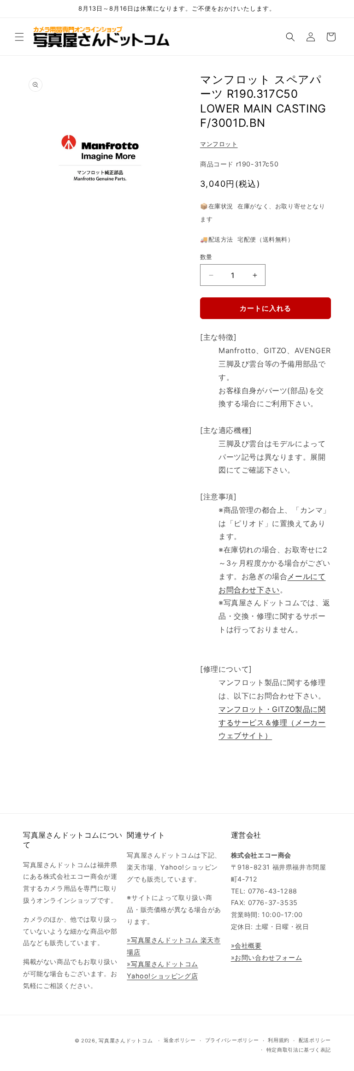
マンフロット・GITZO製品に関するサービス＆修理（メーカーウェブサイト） (272, 722)
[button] (19, 37)
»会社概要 (246, 945)
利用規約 (278, 1040)
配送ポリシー (315, 1040)
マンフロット (219, 144)
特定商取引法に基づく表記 (298, 1050)
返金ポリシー (180, 1040)
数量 (206, 256)
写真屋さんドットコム (126, 1040)
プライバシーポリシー (232, 1040)
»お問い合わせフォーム (266, 957)
